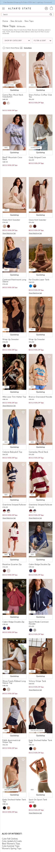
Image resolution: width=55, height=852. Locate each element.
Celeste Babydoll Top (12, 452)
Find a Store (28, 48)
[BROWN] (4, 103)
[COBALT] (30, 286)
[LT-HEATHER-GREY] (8, 570)
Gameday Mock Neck (38, 452)
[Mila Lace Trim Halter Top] (14, 372)
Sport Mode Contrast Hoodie (39, 623)
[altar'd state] (19, 8)
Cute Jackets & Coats (12, 841)
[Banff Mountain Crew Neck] (14, 132)
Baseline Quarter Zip (12, 564)
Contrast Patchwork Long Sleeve (14, 281)
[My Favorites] (23, 55)
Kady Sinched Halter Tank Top (40, 741)
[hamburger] (3, 8)
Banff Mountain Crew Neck (12, 158)
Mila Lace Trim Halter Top (14, 397)
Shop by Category (13, 41)
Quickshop (14, 90)
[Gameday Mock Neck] (41, 427)
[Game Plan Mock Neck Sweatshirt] (14, 70)
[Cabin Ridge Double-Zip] (41, 539)
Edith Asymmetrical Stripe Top (11, 741)
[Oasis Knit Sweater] (14, 195)
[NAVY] (4, 345)
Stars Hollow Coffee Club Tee (40, 96)
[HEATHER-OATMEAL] (4, 226)
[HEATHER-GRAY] (8, 103)
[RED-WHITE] (30, 805)
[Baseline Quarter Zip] (14, 539)
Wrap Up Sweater (11, 339)
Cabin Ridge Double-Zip (40, 564)
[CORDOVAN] (4, 511)
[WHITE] (8, 689)
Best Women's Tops (11, 843)
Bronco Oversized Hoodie (40, 397)
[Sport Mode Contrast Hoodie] (41, 597)
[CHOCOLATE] (8, 226)
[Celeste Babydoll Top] (14, 427)
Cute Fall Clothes (10, 838)
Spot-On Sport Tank (38, 800)
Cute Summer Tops (10, 846)
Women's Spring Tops (11, 848)
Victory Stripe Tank (37, 681)
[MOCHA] (34, 748)
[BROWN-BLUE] (4, 570)
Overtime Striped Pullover (14, 505)
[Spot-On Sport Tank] (41, 775)
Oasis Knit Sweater (11, 220)
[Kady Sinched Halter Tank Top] (41, 715)
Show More (27, 819)
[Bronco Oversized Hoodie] (41, 372)
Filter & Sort (40, 41)
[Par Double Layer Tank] (41, 255)
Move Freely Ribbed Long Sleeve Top (14, 682)
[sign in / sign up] (46, 8)
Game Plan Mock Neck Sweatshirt (13, 96)
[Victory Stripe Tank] (41, 656)
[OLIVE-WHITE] (34, 805)
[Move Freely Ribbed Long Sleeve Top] (14, 656)
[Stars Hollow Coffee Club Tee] (41, 70)
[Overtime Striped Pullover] (14, 480)
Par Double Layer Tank (39, 280)
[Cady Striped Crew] (41, 132)
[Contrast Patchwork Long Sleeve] (14, 255)
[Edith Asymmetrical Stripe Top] (14, 715)
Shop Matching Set (9, 233)
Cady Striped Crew (37, 157)
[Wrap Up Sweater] (14, 314)
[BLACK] (30, 748)
